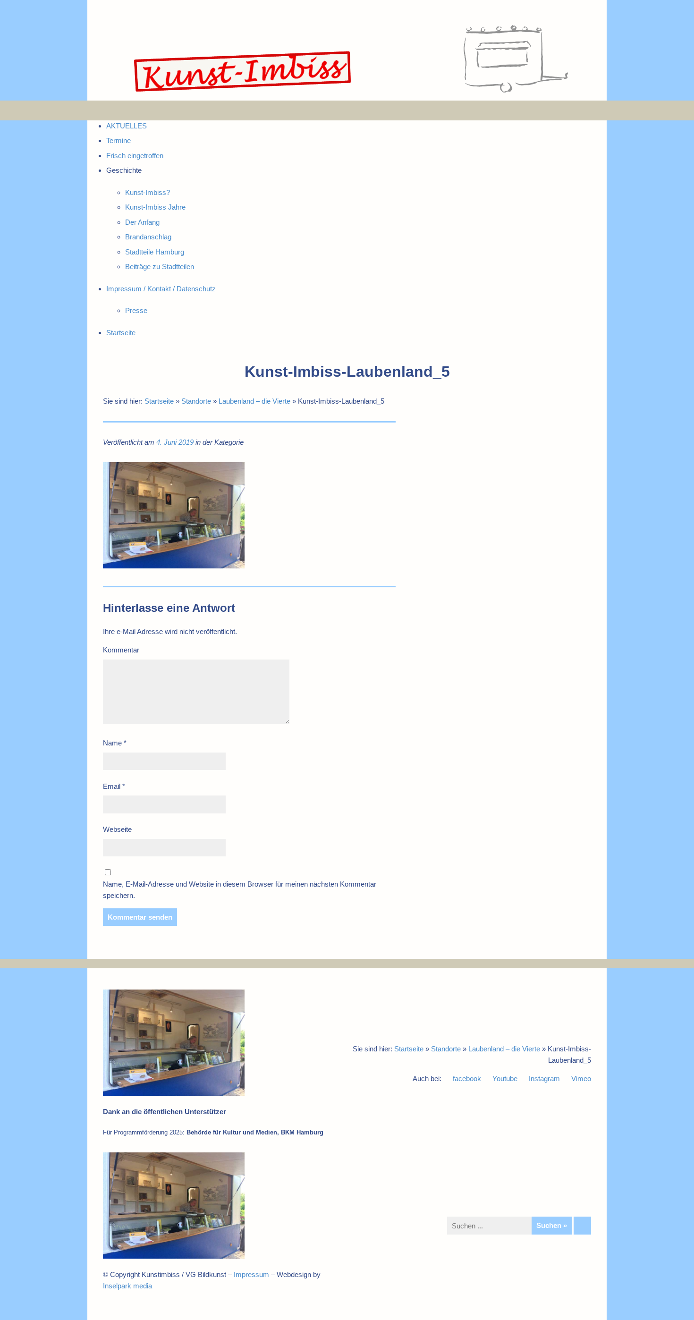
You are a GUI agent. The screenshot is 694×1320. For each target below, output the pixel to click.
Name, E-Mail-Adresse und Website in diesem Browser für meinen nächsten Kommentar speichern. (239, 889)
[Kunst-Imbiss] (243, 92)
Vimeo (581, 1079)
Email (114, 786)
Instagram (544, 1079)
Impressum (251, 1274)
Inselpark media (127, 1286)
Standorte (196, 401)
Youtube (504, 1079)
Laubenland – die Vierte (254, 401)
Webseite (117, 829)
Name (115, 743)
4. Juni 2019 (175, 442)
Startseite (159, 401)
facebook (467, 1079)
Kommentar (121, 650)
